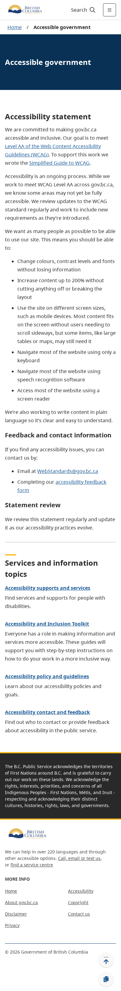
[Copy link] (106, 979)
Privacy (12, 925)
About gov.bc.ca (21, 902)
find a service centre (32, 865)
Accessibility (80, 891)
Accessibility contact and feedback (47, 712)
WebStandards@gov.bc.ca (67, 471)
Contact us (79, 914)
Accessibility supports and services (47, 588)
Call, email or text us (79, 858)
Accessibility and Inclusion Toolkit (47, 623)
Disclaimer (16, 914)
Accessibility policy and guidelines (47, 676)
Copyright (78, 902)
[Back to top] (106, 959)
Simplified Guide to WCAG (59, 162)
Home (14, 27)
